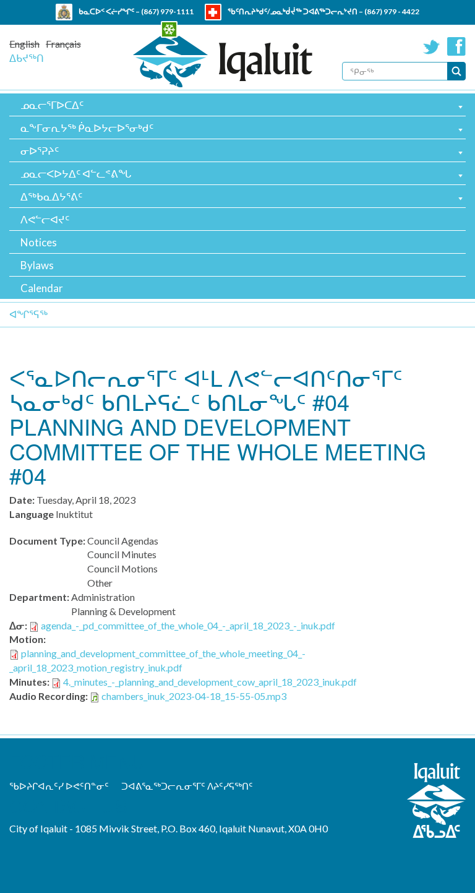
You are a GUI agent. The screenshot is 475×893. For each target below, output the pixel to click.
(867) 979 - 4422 (391, 11)
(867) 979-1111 (167, 11)
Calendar (41, 288)
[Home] (223, 61)
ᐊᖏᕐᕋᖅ (28, 314)
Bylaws (37, 265)
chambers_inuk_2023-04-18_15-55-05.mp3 (193, 696)
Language (31, 514)
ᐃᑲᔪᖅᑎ (26, 58)
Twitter (431, 46)
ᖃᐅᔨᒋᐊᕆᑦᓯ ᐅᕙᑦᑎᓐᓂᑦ (59, 786)
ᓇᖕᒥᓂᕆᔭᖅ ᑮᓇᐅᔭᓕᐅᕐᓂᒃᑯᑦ (86, 127)
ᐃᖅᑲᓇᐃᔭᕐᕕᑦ (51, 196)
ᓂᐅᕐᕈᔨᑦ (39, 150)
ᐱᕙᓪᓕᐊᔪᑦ (44, 219)
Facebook (456, 46)
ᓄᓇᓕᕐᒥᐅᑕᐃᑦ (51, 104)
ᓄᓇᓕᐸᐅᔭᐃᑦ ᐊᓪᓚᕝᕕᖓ (75, 173)
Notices (38, 242)
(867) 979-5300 (288, 28)
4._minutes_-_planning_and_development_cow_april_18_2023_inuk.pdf (210, 682)
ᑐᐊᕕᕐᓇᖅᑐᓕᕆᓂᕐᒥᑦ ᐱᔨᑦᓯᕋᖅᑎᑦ (187, 786)
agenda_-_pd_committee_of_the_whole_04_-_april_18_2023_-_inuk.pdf (188, 625)
